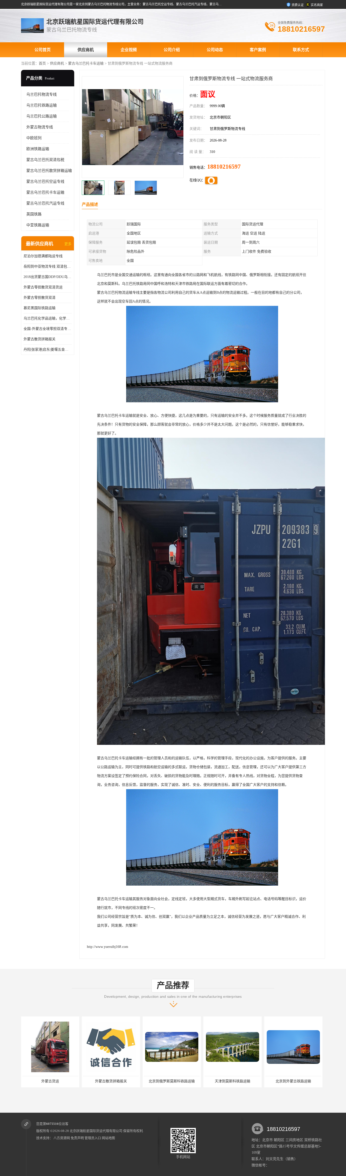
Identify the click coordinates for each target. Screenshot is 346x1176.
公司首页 (42, 50)
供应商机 (86, 50)
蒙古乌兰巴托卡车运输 (86, 63)
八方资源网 (61, 1138)
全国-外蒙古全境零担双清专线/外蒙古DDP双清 (48, 329)
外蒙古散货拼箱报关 (39, 339)
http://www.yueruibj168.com (107, 947)
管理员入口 (93, 1138)
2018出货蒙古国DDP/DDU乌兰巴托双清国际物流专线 (48, 277)
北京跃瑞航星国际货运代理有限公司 (96, 1131)
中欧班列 (34, 138)
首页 (42, 63)
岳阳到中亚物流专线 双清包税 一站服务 (48, 266)
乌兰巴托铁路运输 (41, 105)
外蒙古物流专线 (39, 127)
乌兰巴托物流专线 (41, 94)
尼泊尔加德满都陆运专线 (43, 256)
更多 (67, 244)
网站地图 (108, 1138)
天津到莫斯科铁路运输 (114, 1081)
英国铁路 (34, 214)
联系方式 (301, 50)
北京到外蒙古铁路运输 (175, 1081)
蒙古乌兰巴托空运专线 (45, 182)
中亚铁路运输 (37, 225)
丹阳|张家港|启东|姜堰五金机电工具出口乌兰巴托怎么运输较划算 (48, 349)
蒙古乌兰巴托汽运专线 (45, 203)
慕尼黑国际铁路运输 (39, 308)
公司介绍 (172, 50)
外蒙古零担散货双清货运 (43, 287)
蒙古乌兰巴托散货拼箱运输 (49, 171)
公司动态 (215, 50)
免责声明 (77, 1138)
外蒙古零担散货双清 (39, 298)
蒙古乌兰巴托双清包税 (45, 160)
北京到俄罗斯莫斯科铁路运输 (54, 1081)
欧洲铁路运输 (37, 149)
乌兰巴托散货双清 (236, 1081)
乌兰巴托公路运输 (41, 116)
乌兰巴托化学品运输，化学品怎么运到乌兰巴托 (48, 318)
